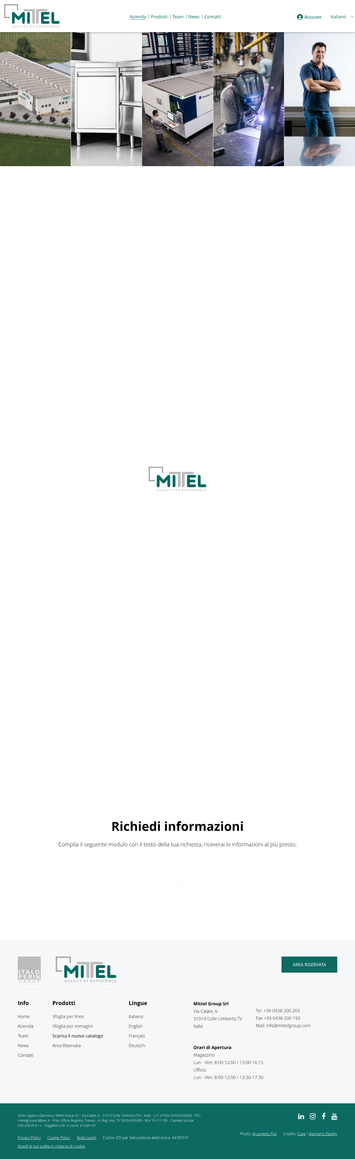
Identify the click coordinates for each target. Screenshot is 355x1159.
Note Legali (86, 1137)
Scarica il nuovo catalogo (77, 1036)
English (136, 1026)
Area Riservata (309, 965)
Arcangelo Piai (264, 1134)
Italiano (136, 1016)
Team (178, 17)
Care (302, 1134)
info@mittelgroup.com (288, 1025)
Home (24, 1016)
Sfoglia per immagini (72, 1026)
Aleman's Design (323, 1134)
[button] (341, 17)
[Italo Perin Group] (36, 981)
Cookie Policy (58, 1137)
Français (137, 1036)
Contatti (212, 17)
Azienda (138, 17)
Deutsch (137, 1045)
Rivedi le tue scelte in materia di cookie (51, 1146)
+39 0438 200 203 (281, 1011)
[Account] (309, 17)
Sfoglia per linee (68, 1016)
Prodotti (159, 17)
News (194, 17)
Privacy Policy (29, 1137)
